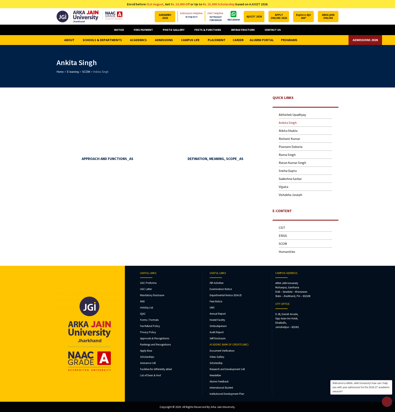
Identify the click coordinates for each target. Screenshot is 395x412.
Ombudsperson (218, 326)
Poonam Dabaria (290, 147)
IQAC (143, 313)
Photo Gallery (174, 30)
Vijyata (283, 187)
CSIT (282, 228)
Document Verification (222, 350)
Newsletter (215, 375)
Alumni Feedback (219, 381)
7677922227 (215, 17)
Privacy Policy (148, 332)
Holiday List (146, 307)
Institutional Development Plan (227, 394)
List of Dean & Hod (150, 375)
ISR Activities (216, 283)
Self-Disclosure (217, 338)
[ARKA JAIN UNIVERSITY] (89, 16)
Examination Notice (221, 289)
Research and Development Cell (227, 369)
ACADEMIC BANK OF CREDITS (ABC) (229, 344)
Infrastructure (243, 30)
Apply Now (146, 350)
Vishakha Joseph (291, 195)
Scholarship (216, 363)
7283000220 (215, 20)
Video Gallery (217, 357)
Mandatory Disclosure (152, 295)
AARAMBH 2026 (165, 16)
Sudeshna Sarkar (290, 179)
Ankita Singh (288, 123)
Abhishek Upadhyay (292, 115)
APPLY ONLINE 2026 (279, 16)
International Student (221, 387)
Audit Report (217, 332)
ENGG (283, 236)
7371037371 (191, 17)
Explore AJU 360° (303, 16)
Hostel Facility (217, 320)
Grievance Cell (148, 363)
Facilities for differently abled (156, 369)
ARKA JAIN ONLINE (328, 16)
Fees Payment (143, 30)
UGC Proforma (148, 283)
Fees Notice (216, 301)
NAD (142, 301)
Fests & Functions (207, 30)
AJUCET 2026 (254, 16)
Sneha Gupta (288, 171)
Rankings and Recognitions (155, 344)
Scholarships (147, 357)
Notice (119, 30)
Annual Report (218, 313)
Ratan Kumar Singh (292, 163)
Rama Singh (287, 155)
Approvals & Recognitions (154, 338)
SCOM (283, 244)
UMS (212, 307)
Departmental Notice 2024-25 (226, 295)
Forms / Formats (149, 320)
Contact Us (273, 30)
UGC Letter (146, 289)
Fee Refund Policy (150, 326)
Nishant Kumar (289, 139)
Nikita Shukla (288, 131)
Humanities (287, 252)
